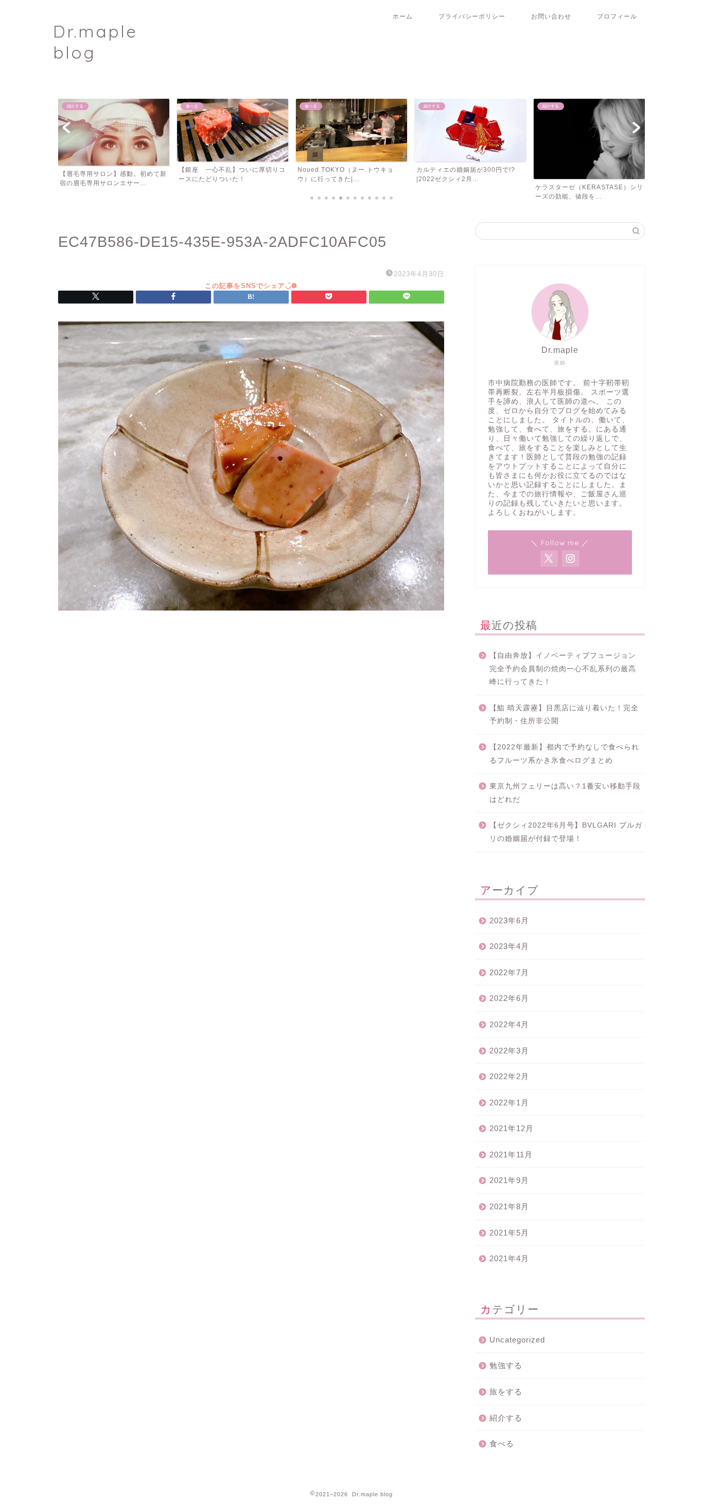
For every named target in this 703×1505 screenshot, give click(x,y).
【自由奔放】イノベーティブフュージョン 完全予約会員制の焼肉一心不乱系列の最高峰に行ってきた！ (566, 669)
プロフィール (617, 16)
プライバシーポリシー (471, 16)
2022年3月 (509, 1050)
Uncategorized (517, 1339)
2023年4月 (509, 946)
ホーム (403, 16)
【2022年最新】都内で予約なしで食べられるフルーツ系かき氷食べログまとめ (564, 753)
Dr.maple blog (95, 42)
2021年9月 (509, 1180)
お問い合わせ (551, 16)
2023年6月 (509, 920)
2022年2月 (509, 1076)
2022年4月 (509, 1024)
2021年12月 (511, 1128)
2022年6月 (509, 998)
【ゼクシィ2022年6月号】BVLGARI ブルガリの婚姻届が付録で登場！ (565, 832)
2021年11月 (511, 1154)
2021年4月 (509, 1258)
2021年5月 (509, 1232)
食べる (501, 1443)
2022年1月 (509, 1102)
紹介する (505, 1417)
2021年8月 (509, 1206)
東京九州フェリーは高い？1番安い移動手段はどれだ (565, 792)
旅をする (505, 1391)
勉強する (505, 1365)
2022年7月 (509, 972)
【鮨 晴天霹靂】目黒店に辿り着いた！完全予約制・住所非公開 (564, 714)
